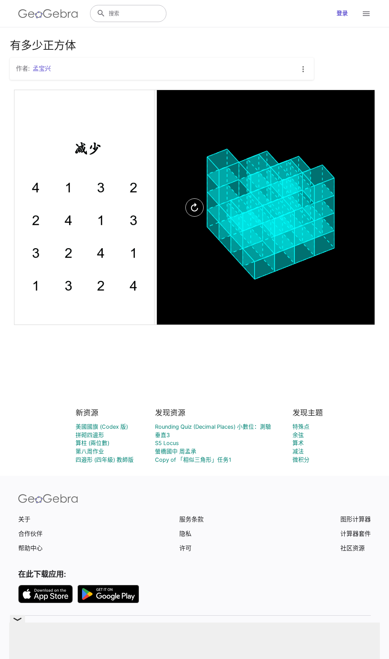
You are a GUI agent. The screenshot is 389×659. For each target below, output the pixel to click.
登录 (342, 13)
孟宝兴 (42, 68)
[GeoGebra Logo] (48, 13)
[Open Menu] (366, 13)
